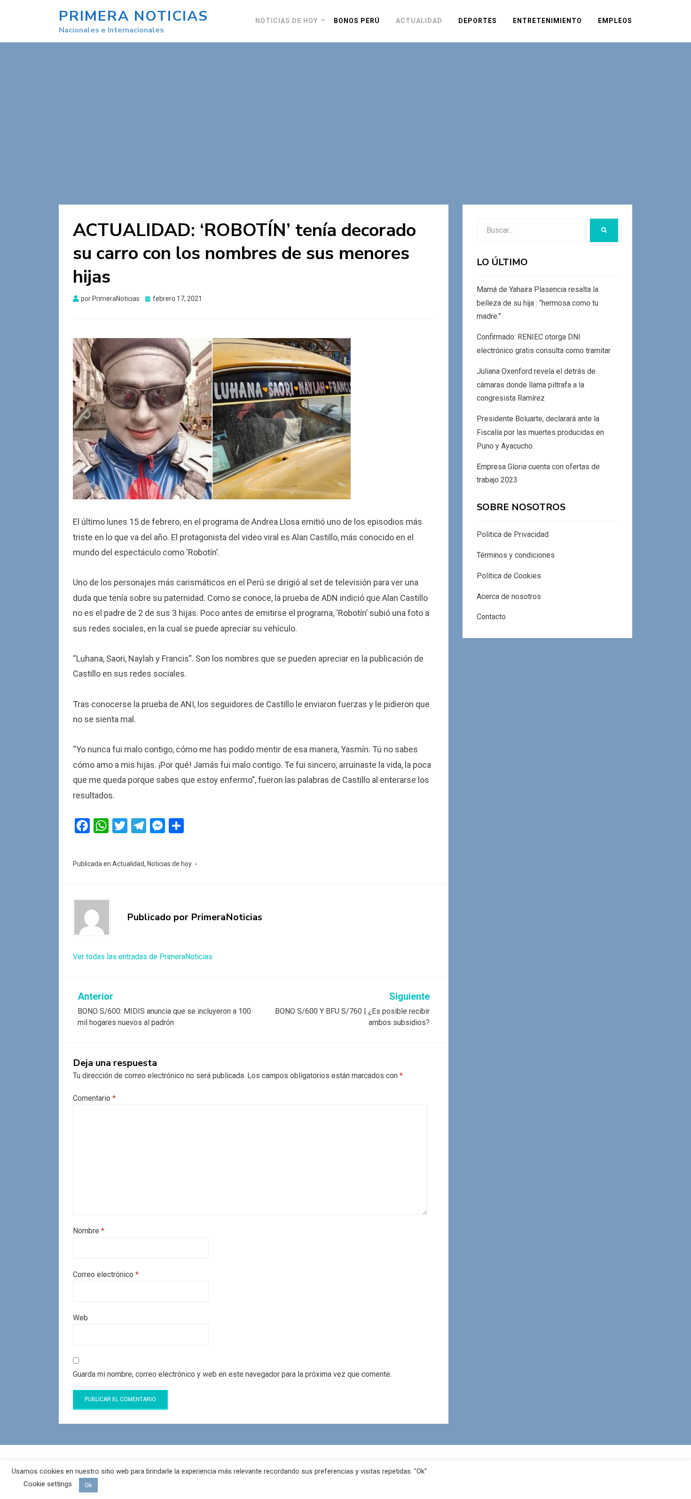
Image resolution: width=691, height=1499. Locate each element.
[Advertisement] (345, 113)
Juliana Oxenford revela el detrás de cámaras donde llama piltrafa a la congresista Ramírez (536, 385)
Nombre (88, 1230)
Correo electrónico (106, 1274)
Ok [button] (88, 1485)
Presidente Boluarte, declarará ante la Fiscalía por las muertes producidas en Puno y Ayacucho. (540, 432)
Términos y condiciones (516, 555)
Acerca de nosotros (509, 596)
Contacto (491, 616)
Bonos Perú (357, 20)
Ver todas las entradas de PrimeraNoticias (142, 956)
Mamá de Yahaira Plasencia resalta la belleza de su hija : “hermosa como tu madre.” (537, 303)
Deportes (477, 20)
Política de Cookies (509, 575)
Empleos (615, 20)
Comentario (94, 1098)
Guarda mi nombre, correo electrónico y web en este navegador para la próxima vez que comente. (232, 1374)
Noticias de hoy (286, 20)
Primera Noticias (133, 16)
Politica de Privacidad (513, 534)
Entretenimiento (547, 20)
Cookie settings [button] (48, 1484)
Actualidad (419, 20)
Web (80, 1317)
